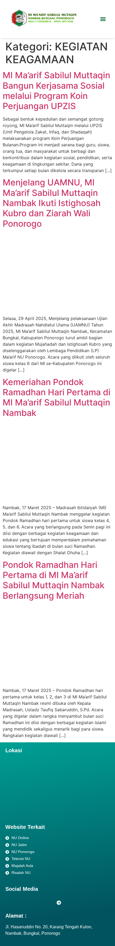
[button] (102, 19)
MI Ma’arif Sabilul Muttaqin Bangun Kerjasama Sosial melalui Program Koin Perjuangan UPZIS (56, 90)
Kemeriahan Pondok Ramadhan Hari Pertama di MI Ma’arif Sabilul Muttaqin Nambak (56, 397)
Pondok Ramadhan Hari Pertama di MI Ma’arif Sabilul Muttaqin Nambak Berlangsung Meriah (54, 580)
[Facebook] (11, 902)
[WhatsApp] (47, 902)
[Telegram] (59, 902)
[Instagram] (23, 902)
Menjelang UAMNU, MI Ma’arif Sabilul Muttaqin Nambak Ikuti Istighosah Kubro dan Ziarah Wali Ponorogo (52, 203)
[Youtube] (35, 902)
